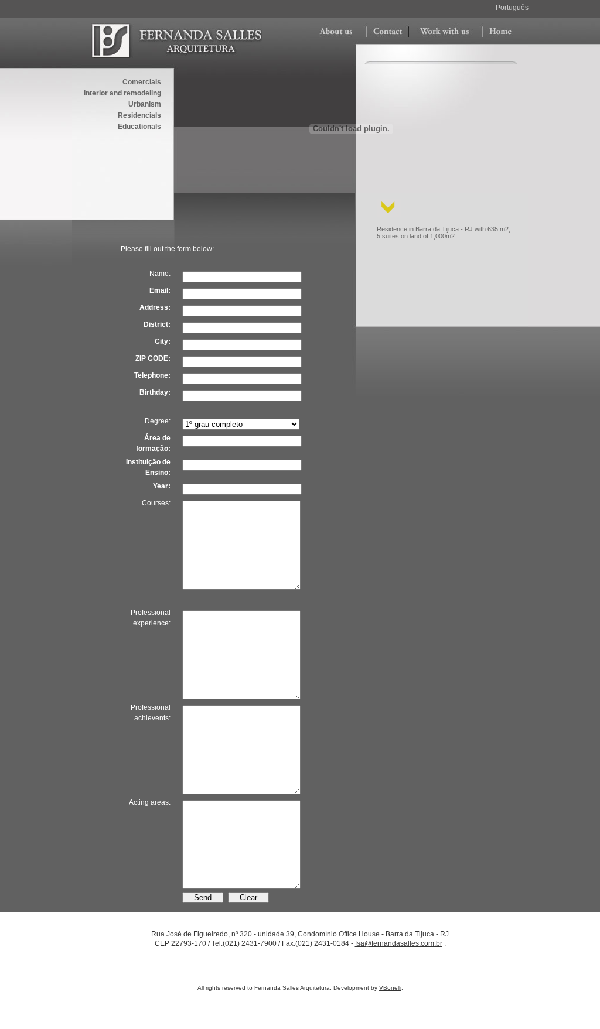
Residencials (139, 115)
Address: (155, 307)
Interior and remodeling (122, 93)
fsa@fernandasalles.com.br (398, 943)
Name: (160, 273)
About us (336, 32)
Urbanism (144, 104)
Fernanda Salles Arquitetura (176, 40)
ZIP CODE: (153, 358)
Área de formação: (153, 443)
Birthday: (155, 392)
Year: (162, 486)
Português (512, 8)
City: (163, 341)
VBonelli (390, 987)
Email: (160, 290)
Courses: (156, 503)
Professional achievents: (151, 712)
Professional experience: (151, 617)
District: (157, 324)
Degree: (158, 421)
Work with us (445, 32)
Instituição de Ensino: (148, 467)
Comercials (141, 82)
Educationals (139, 126)
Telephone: (152, 375)
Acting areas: (150, 802)
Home (499, 32)
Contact (387, 32)
